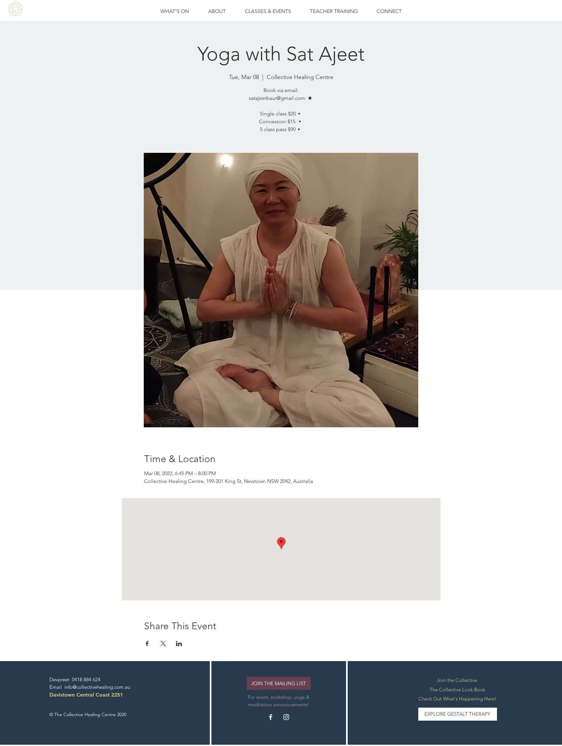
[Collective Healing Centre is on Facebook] (270, 717)
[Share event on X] (163, 643)
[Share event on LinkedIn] (179, 643)
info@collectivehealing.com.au (97, 687)
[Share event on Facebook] (147, 643)
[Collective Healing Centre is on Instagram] (286, 717)
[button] (268, 11)
